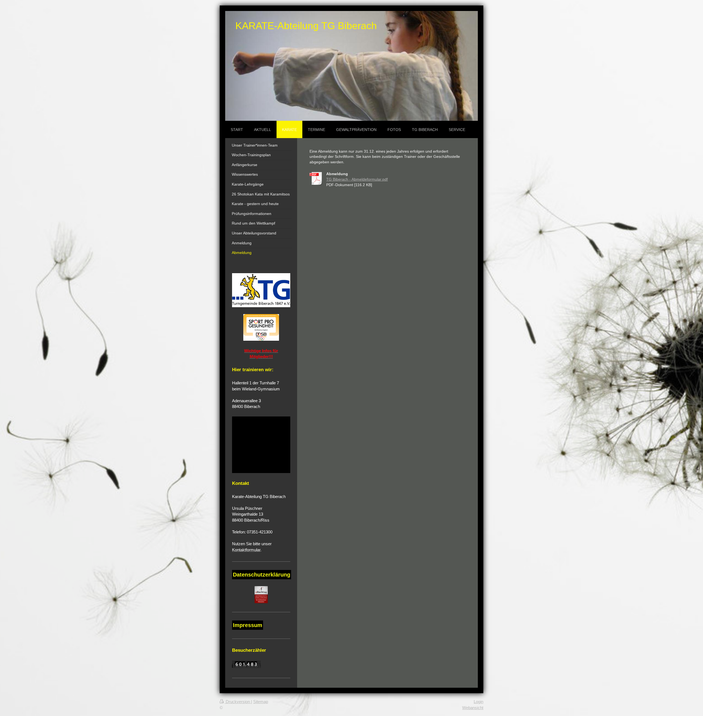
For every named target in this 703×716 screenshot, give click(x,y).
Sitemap (260, 701)
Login (478, 701)
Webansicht (472, 707)
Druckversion (238, 701)
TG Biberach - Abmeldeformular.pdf (357, 179)
